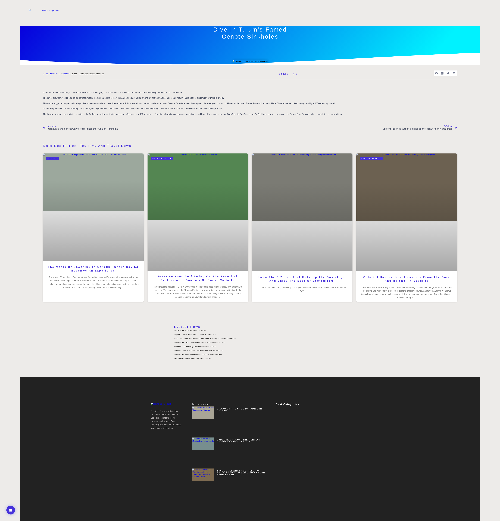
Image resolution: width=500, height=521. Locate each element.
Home (45, 74)
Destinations (55, 74)
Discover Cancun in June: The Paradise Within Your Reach (198, 351)
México (65, 74)
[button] (436, 73)
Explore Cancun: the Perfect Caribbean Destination (195, 334)
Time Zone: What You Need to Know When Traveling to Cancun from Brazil (205, 338)
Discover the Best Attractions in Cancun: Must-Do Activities (198, 355)
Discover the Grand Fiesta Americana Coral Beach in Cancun (199, 342)
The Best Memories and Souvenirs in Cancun (192, 359)
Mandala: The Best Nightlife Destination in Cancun (194, 347)
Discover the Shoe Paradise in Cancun (190, 330)
